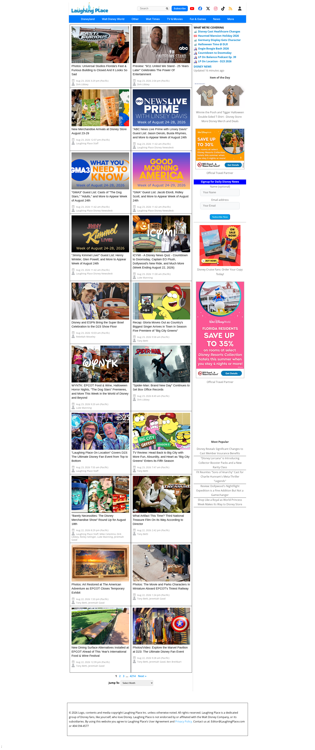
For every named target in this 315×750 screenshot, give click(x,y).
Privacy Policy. (184, 721)
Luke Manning (145, 277)
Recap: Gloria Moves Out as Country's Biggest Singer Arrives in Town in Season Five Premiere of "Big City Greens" (160, 326)
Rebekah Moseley (85, 336)
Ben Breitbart (174, 661)
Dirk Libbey (82, 84)
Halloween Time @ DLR (213, 44)
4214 (133, 676)
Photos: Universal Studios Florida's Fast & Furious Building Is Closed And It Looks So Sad (99, 70)
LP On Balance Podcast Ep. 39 (217, 57)
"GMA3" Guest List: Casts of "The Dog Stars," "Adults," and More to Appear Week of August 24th (99, 196)
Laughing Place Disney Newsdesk (155, 147)
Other (135, 19)
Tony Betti (142, 340)
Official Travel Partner (220, 173)
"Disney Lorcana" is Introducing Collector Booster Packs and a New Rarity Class (220, 462)
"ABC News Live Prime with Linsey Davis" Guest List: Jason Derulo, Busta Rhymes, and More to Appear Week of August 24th (160, 133)
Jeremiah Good (96, 602)
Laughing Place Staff (87, 143)
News (216, 19)
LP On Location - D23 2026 (214, 61)
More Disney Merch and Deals (220, 121)
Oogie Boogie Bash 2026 (213, 48)
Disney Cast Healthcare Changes (219, 31)
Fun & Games (198, 19)
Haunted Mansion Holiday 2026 (218, 36)
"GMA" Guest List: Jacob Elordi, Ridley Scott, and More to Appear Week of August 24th (161, 196)
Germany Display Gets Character (219, 40)
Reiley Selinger (88, 536)
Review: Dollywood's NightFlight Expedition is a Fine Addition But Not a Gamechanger (219, 490)
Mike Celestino (108, 534)
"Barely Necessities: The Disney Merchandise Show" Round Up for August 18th (99, 520)
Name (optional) (220, 186)
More (230, 19)
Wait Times (153, 19)
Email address (220, 200)
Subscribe (180, 8)
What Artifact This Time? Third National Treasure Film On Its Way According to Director (158, 520)
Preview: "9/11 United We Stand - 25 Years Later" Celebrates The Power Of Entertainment (161, 70)
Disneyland (88, 19)
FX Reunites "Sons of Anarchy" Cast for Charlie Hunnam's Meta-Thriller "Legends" (220, 476)
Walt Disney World (113, 19)
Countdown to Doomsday (214, 53)
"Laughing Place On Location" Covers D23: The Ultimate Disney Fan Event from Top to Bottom (100, 456)
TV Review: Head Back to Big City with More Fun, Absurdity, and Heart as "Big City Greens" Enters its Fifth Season (161, 456)
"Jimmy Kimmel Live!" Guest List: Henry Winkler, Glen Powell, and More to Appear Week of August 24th (99, 259)
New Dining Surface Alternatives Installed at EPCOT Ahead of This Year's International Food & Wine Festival (100, 651)
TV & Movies (175, 19)
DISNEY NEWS (202, 66)
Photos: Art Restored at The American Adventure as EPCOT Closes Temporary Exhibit (98, 588)
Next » (142, 676)
